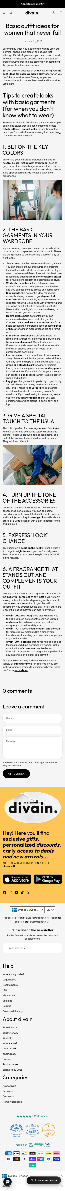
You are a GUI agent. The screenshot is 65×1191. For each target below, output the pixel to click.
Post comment (16, 773)
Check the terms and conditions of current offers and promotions (33, 920)
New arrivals (9, 1085)
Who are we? (10, 1043)
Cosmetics (8, 1096)
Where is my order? (13, 974)
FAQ (5, 990)
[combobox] (27, 909)
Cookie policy (10, 984)
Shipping (7, 1000)
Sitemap (7, 1059)
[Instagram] (10, 892)
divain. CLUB (9, 1048)
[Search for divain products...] (11, 13)
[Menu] (4, 13)
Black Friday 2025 (12, 1069)
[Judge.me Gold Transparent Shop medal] (48, 1130)
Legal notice (9, 979)
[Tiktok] (22, 892)
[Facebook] (5, 892)
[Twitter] (28, 892)
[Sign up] (57, 948)
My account (9, 995)
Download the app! (13, 1011)
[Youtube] (16, 892)
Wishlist (7, 1038)
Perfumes (8, 1091)
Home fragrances (12, 1101)
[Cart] (61, 13)
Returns (7, 1005)
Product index (10, 1064)
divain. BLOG (9, 1053)
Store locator (10, 1027)
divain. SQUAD (10, 1032)
